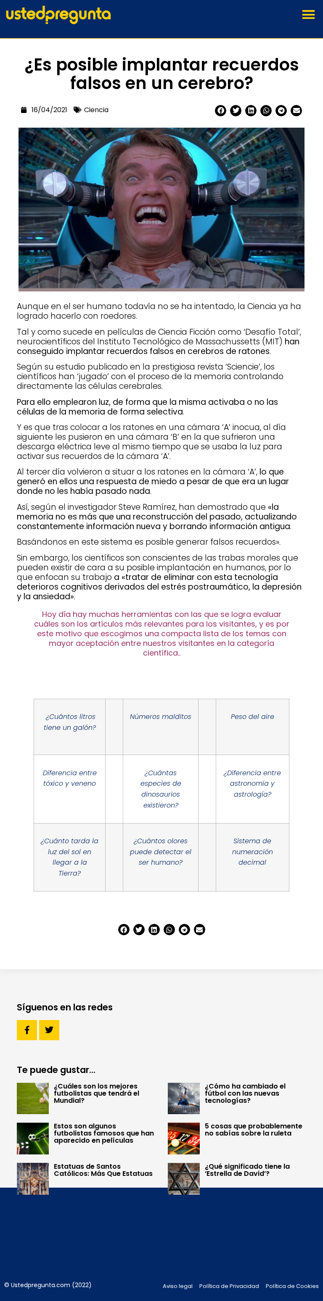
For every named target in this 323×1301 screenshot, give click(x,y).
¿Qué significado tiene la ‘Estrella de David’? (247, 1170)
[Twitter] (49, 1030)
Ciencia (96, 110)
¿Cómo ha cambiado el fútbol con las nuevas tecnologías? (245, 1093)
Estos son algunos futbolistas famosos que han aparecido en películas (104, 1133)
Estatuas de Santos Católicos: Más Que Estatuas (103, 1170)
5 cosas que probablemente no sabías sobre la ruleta (253, 1129)
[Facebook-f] (27, 1030)
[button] (308, 14)
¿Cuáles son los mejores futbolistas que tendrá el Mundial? (96, 1093)
